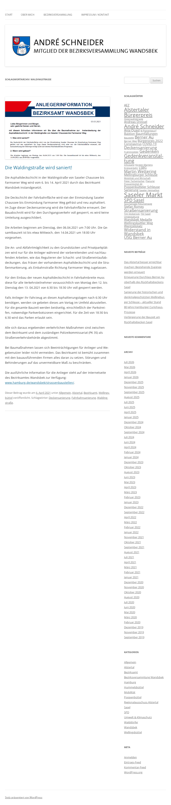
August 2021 (131, 552)
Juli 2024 (129, 437)
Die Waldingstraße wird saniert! (38, 167)
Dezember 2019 (133, 627)
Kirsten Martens (144, 164)
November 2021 (134, 537)
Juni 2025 (129, 407)
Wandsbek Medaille (138, 219)
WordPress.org (133, 772)
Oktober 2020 (132, 592)
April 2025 (130, 412)
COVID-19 (149, 144)
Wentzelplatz (133, 226)
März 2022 (130, 522)
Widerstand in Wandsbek (137, 231)
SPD (126, 712)
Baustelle (129, 137)
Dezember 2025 (133, 382)
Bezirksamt (90, 393)
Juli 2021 (129, 557)
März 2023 (130, 492)
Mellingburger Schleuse (140, 174)
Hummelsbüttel (134, 687)
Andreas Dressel (135, 121)
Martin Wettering (140, 171)
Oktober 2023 (132, 467)
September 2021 (134, 547)
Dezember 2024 (133, 422)
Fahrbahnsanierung (84, 398)
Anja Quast (132, 130)
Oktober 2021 (132, 542)
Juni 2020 (129, 607)
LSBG (143, 167)
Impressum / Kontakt (95, 14)
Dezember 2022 (133, 507)
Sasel (127, 707)
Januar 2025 (131, 417)
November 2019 (134, 632)
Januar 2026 (131, 377)
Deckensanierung (59, 398)
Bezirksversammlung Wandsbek (144, 677)
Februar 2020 (132, 622)
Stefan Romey (134, 206)
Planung (150, 181)
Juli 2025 (129, 402)
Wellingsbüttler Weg (138, 223)
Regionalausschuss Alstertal (141, 702)
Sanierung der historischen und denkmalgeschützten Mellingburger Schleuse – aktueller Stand (144, 297)
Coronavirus (133, 144)
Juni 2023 (129, 477)
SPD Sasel (134, 200)
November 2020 (134, 587)
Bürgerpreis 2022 (150, 140)
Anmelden (130, 757)
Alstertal (77, 393)
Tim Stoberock (132, 213)
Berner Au (144, 137)
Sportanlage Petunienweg (138, 203)
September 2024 (134, 432)
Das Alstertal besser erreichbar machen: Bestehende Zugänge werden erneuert (143, 267)
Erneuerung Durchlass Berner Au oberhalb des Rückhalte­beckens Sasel (144, 282)
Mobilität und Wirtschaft (137, 178)
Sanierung (131, 190)
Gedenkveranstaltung (143, 158)
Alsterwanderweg (133, 119)
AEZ (127, 105)
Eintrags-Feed (132, 762)
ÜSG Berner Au (138, 237)
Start (9, 14)
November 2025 (134, 387)
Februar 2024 (132, 452)
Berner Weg (130, 141)
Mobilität (129, 692)
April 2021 (130, 562)
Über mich (27, 14)
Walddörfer (131, 722)
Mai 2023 (129, 482)
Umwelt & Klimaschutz (138, 717)
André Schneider (144, 126)
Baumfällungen (147, 133)
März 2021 (130, 567)
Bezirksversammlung (58, 14)
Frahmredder (131, 151)
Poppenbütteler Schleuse (142, 186)
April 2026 (130, 372)
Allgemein (65, 393)
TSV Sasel (146, 213)
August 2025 (131, 397)
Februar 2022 (132, 527)
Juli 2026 (129, 362)
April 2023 (130, 487)
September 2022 (134, 512)
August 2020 (131, 597)
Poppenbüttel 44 (133, 184)
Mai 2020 (129, 612)
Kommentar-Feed (135, 767)
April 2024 (130, 447)
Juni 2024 (129, 442)
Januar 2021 (131, 577)
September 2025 (134, 392)
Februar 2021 (132, 572)
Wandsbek (130, 727)
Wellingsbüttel (133, 732)
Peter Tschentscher (134, 181)
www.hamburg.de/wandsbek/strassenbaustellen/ (39, 383)
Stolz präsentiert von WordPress (23, 797)
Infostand (129, 164)
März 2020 (130, 617)
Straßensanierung (141, 210)
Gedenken (149, 151)
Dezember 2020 (133, 582)
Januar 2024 (131, 457)
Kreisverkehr (131, 168)
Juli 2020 (129, 602)
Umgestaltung (131, 216)
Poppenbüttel (132, 697)
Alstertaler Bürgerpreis (138, 112)
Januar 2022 (131, 532)
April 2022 (130, 517)
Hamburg (130, 682)
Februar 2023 (132, 497)
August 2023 (131, 472)
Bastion (129, 133)
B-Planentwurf (148, 130)
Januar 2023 (131, 502)
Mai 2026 (129, 367)
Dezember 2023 (133, 462)
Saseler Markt (143, 195)
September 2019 (134, 637)
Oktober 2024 (132, 427)
